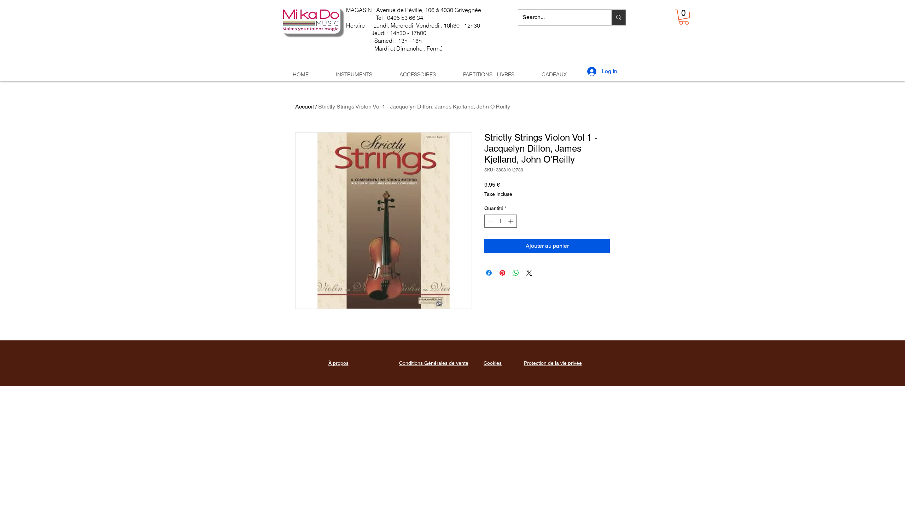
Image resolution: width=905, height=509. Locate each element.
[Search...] (618, 17)
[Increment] (511, 221)
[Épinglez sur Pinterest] (502, 273)
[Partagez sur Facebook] (489, 273)
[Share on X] (529, 273)
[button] (684, 17)
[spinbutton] (500, 221)
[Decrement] (489, 221)
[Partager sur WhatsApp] (516, 273)
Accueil (304, 106)
